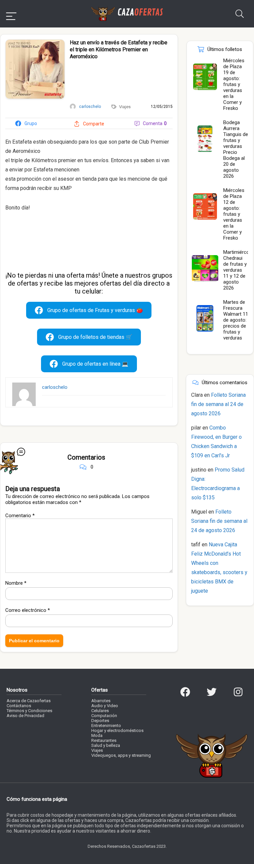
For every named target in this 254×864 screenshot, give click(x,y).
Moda (97, 735)
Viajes (125, 106)
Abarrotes (100, 700)
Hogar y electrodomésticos (117, 730)
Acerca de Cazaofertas (29, 700)
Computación (104, 715)
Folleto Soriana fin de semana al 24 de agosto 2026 (218, 404)
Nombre (15, 583)
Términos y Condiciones (29, 710)
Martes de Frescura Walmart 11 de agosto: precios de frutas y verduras (235, 320)
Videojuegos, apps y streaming (121, 755)
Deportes (100, 720)
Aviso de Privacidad (25, 715)
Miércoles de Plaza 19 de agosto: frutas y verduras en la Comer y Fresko (233, 84)
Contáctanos (19, 705)
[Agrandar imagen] (35, 42)
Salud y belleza (105, 745)
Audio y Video (104, 705)
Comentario (20, 516)
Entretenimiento (106, 725)
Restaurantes (103, 740)
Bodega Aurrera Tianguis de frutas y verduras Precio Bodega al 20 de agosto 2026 (235, 149)
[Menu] (11, 14)
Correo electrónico (27, 610)
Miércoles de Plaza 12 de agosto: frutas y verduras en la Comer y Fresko (233, 214)
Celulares (100, 710)
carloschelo (54, 387)
